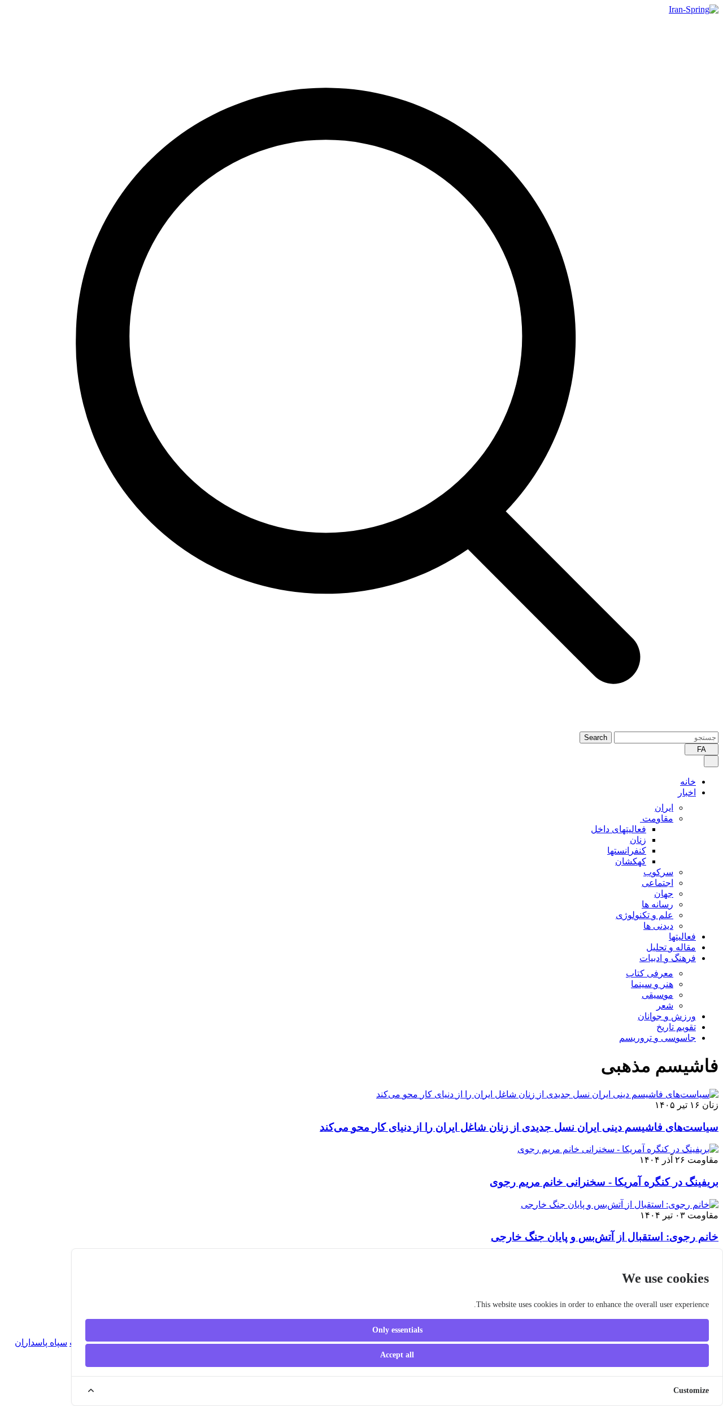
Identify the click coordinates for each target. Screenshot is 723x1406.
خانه (688, 781)
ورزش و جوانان (667, 1016)
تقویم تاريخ (676, 1027)
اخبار (687, 792)
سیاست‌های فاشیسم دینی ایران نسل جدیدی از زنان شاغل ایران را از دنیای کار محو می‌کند (519, 1127)
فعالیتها (682, 936)
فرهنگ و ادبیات (667, 958)
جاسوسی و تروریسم (657, 1037)
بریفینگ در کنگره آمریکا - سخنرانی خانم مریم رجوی (604, 1182)
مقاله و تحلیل (671, 947)
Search (595, 737)
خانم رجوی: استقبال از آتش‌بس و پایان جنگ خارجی (604, 1237)
